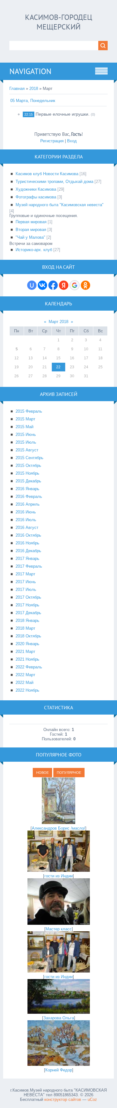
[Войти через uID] (32, 285)
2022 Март (25, 674)
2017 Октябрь (28, 597)
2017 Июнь (26, 581)
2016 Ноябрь (27, 543)
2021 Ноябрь (27, 659)
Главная (17, 88)
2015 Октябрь (28, 465)
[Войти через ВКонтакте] (42, 285)
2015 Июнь (26, 434)
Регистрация (52, 141)
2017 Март (25, 574)
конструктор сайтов (62, 1099)
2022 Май (24, 682)
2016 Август (27, 527)
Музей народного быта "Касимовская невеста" (60, 204)
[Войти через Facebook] (53, 285)
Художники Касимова (36, 189)
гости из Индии (58, 876)
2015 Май (24, 426)
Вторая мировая (31, 229)
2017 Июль (26, 589)
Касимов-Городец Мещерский (58, 22)
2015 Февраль (29, 411)
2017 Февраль (29, 566)
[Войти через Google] (75, 285)
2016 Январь (27, 488)
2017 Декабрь (28, 612)
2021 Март (25, 651)
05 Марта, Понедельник (32, 100)
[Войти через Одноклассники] (85, 285)
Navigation (30, 71)
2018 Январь (27, 620)
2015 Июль (26, 442)
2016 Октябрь (28, 535)
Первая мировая (31, 221)
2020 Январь (27, 643)
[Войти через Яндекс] (63, 285)
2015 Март (25, 419)
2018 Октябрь (28, 636)
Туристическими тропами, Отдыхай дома (54, 181)
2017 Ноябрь (27, 605)
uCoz (92, 1099)
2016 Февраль (29, 496)
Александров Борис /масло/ (58, 828)
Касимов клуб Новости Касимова (47, 173)
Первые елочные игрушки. (63, 114)
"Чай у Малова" (30, 237)
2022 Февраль (29, 667)
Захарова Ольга (58, 1018)
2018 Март (25, 628)
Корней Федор (58, 1070)
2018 (33, 88)
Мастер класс (59, 929)
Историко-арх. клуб (34, 249)
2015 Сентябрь (29, 457)
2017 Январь (27, 558)
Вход (72, 141)
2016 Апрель (28, 504)
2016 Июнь (26, 512)
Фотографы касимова (36, 197)
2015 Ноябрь (27, 473)
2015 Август (27, 450)
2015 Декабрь (28, 481)
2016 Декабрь (28, 550)
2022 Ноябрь (27, 690)
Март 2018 (58, 321)
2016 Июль (26, 519)
